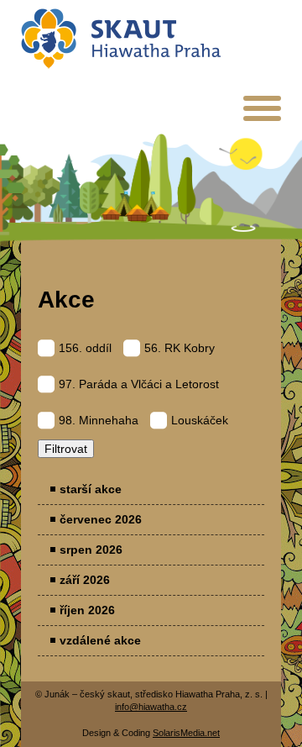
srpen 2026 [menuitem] (91, 549)
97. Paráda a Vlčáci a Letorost (139, 384)
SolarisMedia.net (186, 733)
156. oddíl (85, 348)
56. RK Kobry (179, 348)
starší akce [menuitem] (91, 489)
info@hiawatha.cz (151, 707)
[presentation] (262, 115)
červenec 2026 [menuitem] (101, 519)
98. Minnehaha (98, 420)
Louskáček (199, 420)
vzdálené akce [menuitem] (100, 640)
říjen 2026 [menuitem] (87, 610)
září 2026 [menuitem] (85, 580)
